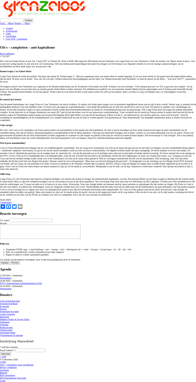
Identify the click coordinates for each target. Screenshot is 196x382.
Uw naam (4, 220)
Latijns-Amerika (7, 314)
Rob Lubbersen (7, 53)
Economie (4, 306)
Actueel (9, 28)
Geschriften (11, 36)
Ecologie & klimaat (9, 303)
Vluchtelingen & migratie (11, 335)
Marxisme (4, 317)
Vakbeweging (6, 330)
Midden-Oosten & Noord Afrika (14, 319)
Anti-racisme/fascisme (10, 301)
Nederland (4, 322)
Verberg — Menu (22, 23)
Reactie (3, 223)
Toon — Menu (6, 23)
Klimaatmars (5, 278)
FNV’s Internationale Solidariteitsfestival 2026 (21, 283)
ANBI (3, 362)
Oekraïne (4, 325)
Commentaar (6, 202)
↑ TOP (3, 357)
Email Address (7, 350)
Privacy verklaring (8, 367)
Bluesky (3, 373)
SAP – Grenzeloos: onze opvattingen (16, 365)
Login (2, 380)
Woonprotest (5, 288)
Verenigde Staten (7, 332)
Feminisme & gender (9, 311)
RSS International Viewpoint (13, 378)
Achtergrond (11, 31)
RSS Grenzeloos (7, 375)
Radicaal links (6, 327)
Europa (3, 309)
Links (8, 33)
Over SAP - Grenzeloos (16, 39)
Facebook (4, 370)
